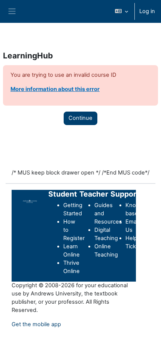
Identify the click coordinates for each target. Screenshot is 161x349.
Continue (80, 118)
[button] (121, 11)
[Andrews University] (30, 201)
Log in (147, 11)
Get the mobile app (36, 324)
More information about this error (55, 89)
